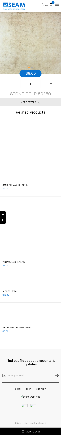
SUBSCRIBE (55, 375)
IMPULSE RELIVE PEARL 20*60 (17, 328)
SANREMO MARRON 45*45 (15, 185)
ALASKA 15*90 (10, 291)
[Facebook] (3, 220)
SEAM (18, 389)
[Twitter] (3, 215)
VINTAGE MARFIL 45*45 (14, 262)
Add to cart (33, 432)
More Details (29, 102)
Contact (41, 389)
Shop (28, 389)
